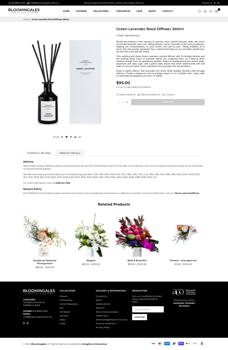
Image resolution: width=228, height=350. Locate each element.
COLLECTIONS (100, 11)
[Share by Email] (80, 136)
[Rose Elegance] (137, 235)
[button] (216, 11)
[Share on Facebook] (62, 136)
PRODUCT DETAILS (70, 153)
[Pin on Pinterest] (71, 136)
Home (66, 11)
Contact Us (101, 296)
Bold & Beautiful (45, 260)
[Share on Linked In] (75, 136)
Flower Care (102, 315)
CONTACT (167, 11)
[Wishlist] (211, 11)
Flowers (64, 296)
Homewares (66, 300)
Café (139, 11)
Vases (62, 319)
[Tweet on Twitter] (66, 136)
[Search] (199, 11)
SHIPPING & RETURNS (39, 153)
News (99, 300)
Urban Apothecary (128, 35)
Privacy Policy (103, 327)
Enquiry (169, 94)
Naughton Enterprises (94, 344)
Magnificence (184, 260)
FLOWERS (81, 11)
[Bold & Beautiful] (45, 235)
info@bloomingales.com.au (37, 317)
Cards (62, 323)
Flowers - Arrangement (91, 260)
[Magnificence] (184, 235)
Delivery (100, 308)
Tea (61, 308)
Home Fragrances (69, 304)
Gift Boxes (65, 312)
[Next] (208, 243)
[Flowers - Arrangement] (91, 235)
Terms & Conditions (106, 323)
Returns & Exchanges (107, 312)
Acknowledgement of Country (111, 319)
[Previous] (19, 243)
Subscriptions (103, 304)
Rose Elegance (137, 260)
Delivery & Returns (150, 94)
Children (64, 315)
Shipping (121, 87)
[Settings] (205, 11)
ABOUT (152, 11)
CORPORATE (123, 11)
